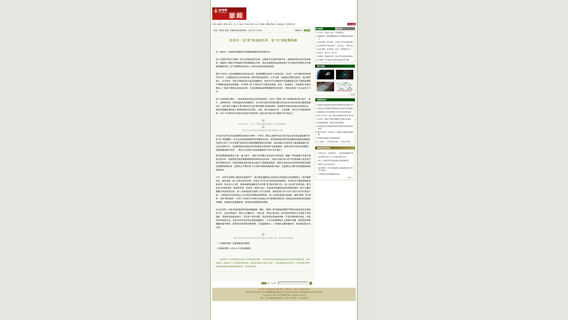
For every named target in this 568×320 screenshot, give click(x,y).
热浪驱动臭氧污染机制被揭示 (329, 138)
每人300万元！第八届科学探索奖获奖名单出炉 (335, 116)
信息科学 (253, 21)
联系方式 (288, 289)
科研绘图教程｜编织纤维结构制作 (330, 123)
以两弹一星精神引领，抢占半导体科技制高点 (335, 56)
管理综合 (281, 21)
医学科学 (225, 21)
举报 (295, 289)
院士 (231, 24)
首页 (214, 24)
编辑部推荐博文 (324, 148)
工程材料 (244, 21)
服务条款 (279, 289)
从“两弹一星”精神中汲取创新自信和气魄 (333, 60)
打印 (263, 283)
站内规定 (344, 21)
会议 (241, 24)
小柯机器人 (280, 24)
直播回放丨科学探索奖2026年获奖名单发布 (334, 112)
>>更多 (352, 94)
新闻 (220, 24)
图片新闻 (321, 66)
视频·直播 (270, 24)
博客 (225, 24)
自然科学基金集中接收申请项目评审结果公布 (335, 105)
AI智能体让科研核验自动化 (329, 174)
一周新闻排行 (321, 100)
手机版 (353, 21)
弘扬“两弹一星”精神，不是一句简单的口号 (334, 49)
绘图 (262, 24)
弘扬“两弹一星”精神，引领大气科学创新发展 (335, 42)
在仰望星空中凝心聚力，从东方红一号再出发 (335, 46)
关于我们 (262, 289)
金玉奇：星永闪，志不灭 (327, 53)
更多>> (350, 178)
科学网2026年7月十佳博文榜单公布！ (333, 157)
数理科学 (272, 21)
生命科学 (216, 21)
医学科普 (291, 24)
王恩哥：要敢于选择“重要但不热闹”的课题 (334, 119)
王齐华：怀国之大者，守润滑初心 (330, 33)
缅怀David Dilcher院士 (326, 164)
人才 (236, 24)
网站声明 (271, 289)
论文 (257, 24)
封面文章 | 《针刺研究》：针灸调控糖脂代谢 (335, 153)
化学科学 (235, 21)
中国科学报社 (304, 289)
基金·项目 (249, 24)
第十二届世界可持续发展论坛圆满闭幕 (333, 161)
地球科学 (263, 21)
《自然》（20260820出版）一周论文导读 (334, 142)
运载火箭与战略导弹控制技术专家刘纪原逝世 (335, 108)
